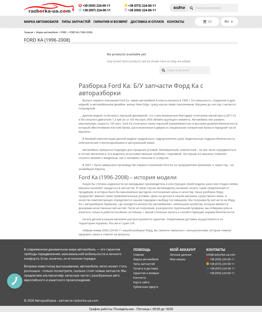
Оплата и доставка (145, 268)
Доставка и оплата (147, 22)
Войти (179, 8)
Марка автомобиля (41, 22)
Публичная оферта (145, 287)
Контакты (175, 22)
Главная (28, 32)
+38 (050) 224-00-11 (96, 5)
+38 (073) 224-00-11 (141, 5)
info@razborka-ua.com (220, 254)
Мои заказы (177, 259)
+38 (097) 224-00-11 (96, 10)
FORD (64, 32)
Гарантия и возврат (110, 22)
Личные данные (180, 254)
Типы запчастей (76, 22)
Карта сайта (141, 282)
